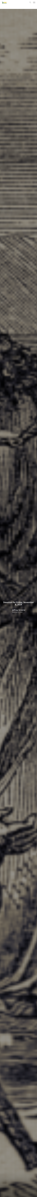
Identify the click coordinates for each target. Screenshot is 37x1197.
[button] (34, 2)
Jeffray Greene (18, 610)
